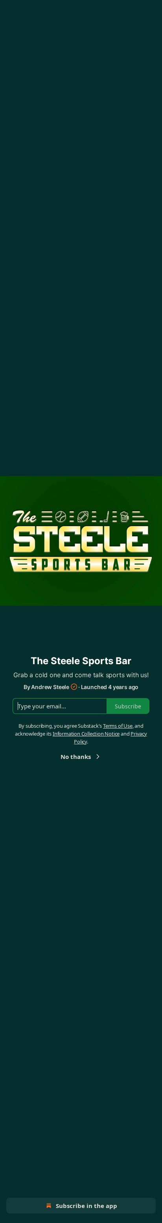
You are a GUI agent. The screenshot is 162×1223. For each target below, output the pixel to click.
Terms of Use (118, 725)
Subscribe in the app (86, 1206)
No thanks (76, 756)
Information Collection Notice (86, 733)
